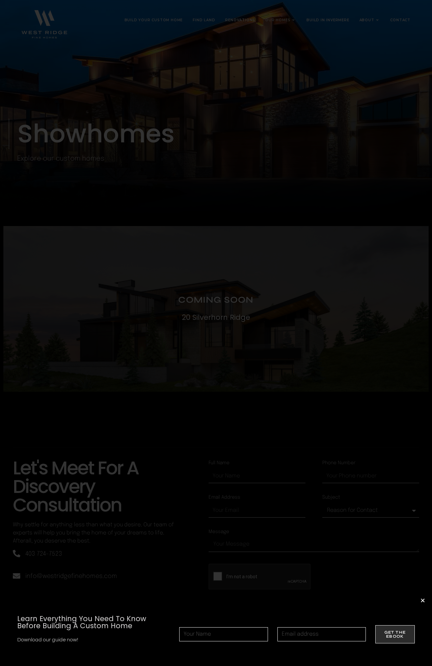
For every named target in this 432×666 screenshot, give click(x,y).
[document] (216, 333)
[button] (422, 600)
